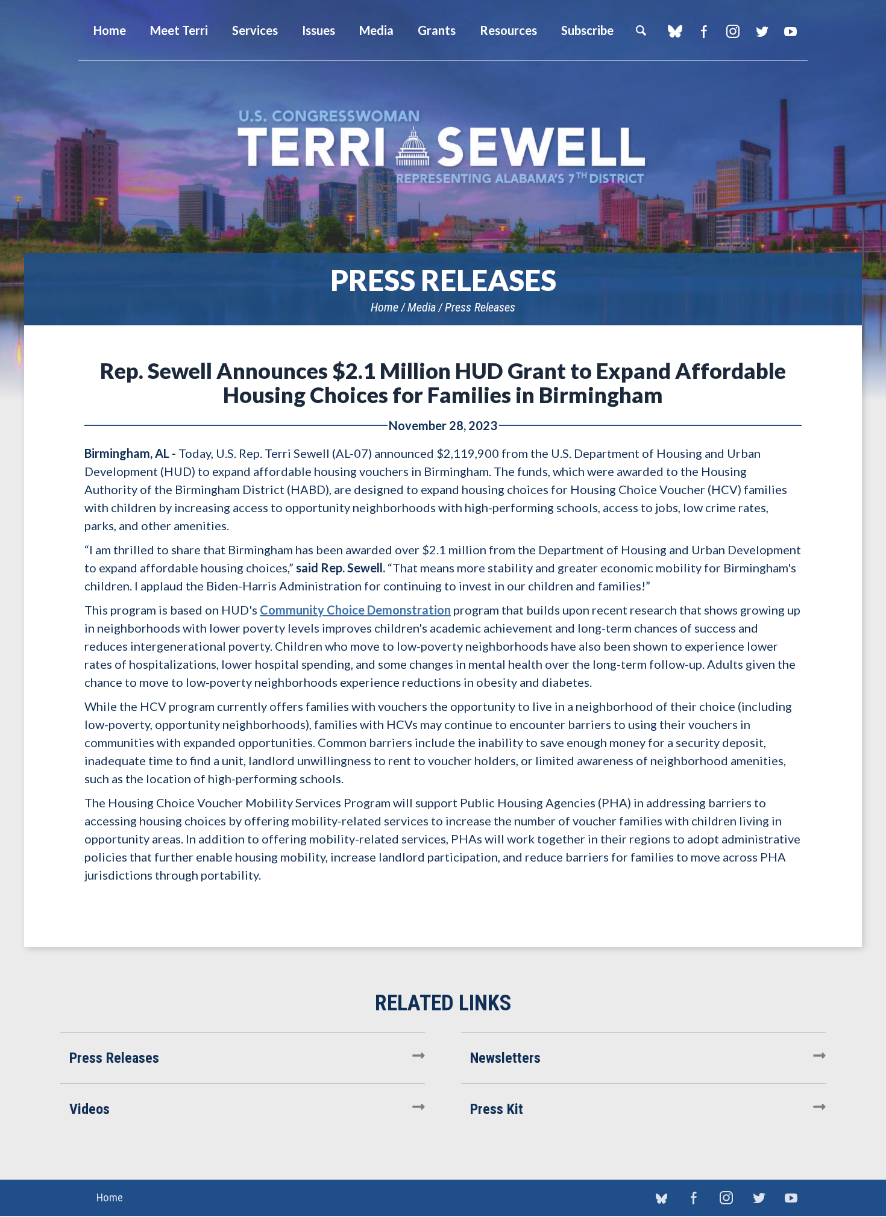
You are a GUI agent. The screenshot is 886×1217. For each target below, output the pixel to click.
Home (384, 307)
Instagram (732, 31)
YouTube (790, 31)
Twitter (761, 31)
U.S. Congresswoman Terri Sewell (443, 147)
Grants (437, 30)
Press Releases (480, 307)
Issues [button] (318, 30)
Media (421, 307)
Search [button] (641, 30)
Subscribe (587, 30)
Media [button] (376, 30)
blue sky (675, 31)
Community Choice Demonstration (355, 609)
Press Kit (496, 1109)
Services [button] (255, 30)
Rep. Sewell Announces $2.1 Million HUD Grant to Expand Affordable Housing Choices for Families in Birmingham (443, 382)
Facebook (704, 31)
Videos (89, 1109)
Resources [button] (508, 30)
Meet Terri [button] (179, 30)
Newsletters (505, 1058)
